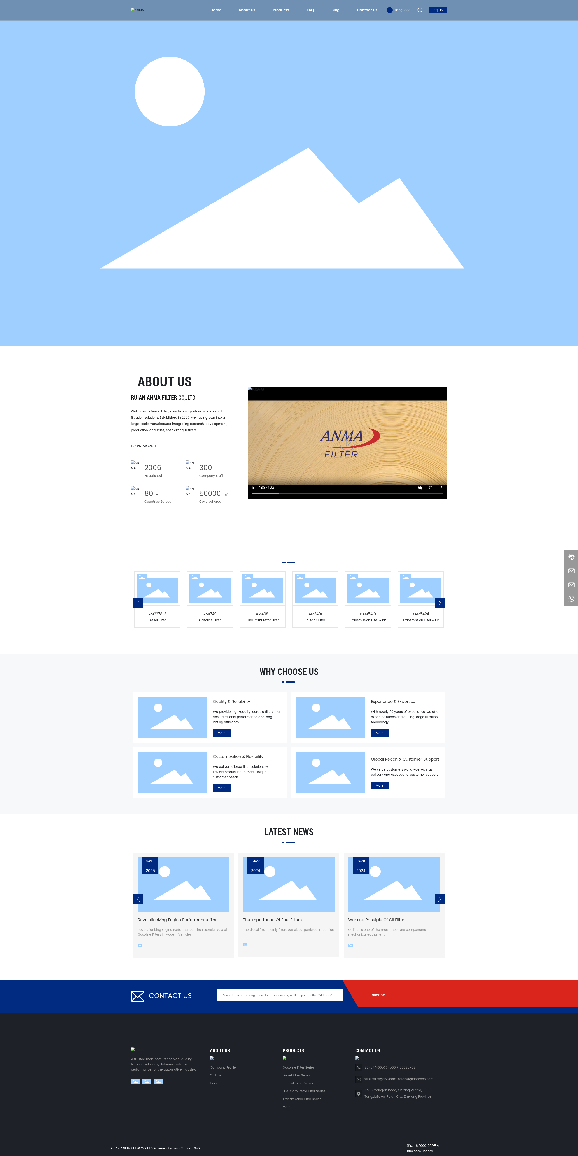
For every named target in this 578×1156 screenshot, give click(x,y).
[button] (138, 603)
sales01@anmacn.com (416, 1079)
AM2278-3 (157, 614)
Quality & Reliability (231, 701)
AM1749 (210, 614)
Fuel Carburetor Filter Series (304, 1091)
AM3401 (315, 614)
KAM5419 (368, 614)
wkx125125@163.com (380, 1079)
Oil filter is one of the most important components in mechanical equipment (388, 932)
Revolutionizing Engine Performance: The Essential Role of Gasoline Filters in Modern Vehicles (182, 932)
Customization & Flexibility (238, 756)
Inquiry (438, 10)
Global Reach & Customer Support (405, 759)
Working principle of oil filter (376, 920)
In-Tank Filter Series (298, 1083)
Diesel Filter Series (296, 1075)
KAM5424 (420, 614)
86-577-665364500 (380, 1067)
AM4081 (262, 614)
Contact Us (170, 996)
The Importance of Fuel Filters (272, 920)
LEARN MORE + (144, 446)
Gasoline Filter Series (299, 1067)
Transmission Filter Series (302, 1099)
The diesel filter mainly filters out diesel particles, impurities (288, 929)
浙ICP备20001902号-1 (423, 1145)
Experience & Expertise (393, 701)
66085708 (407, 1067)
